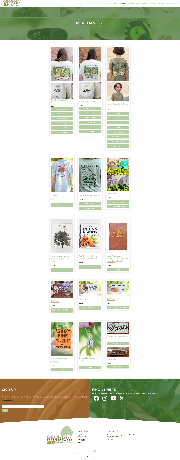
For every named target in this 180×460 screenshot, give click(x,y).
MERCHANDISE (98, 453)
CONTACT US (109, 453)
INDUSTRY (88, 453)
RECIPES (93, 453)
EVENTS (104, 453)
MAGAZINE (79, 453)
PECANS (84, 453)
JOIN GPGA (74, 453)
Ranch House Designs (92, 456)
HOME (69, 453)
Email (3, 403)
